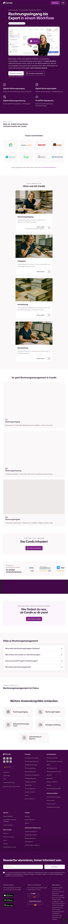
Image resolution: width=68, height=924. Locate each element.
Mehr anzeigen (56, 462)
